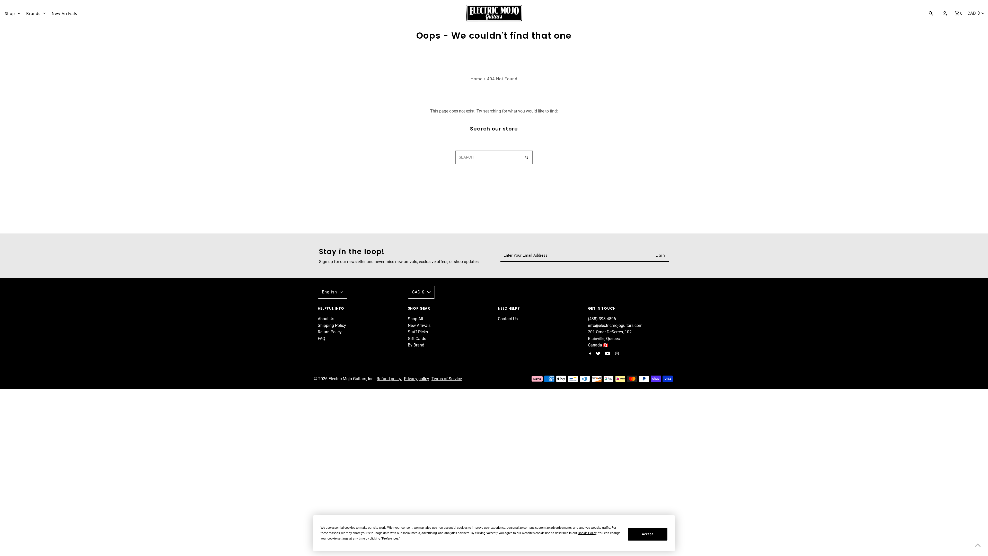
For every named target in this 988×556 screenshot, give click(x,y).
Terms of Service (446, 378)
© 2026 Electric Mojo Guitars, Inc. (344, 378)
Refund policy (389, 378)
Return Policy (330, 331)
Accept (647, 534)
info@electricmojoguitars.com (615, 325)
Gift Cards (417, 338)
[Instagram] (616, 354)
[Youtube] (607, 354)
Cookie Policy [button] (587, 533)
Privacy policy (416, 378)
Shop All (415, 318)
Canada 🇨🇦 (598, 345)
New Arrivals (64, 13)
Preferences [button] (390, 538)
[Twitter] (597, 354)
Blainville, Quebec (604, 338)
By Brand (416, 345)
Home (476, 78)
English (329, 292)
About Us (326, 318)
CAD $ (973, 13)
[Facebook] (589, 354)
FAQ (321, 338)
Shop (10, 13)
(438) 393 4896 (602, 318)
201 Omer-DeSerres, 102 (610, 331)
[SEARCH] (931, 13)
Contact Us (508, 318)
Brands (33, 13)
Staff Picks (418, 331)
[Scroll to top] (978, 546)
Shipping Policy (332, 325)
